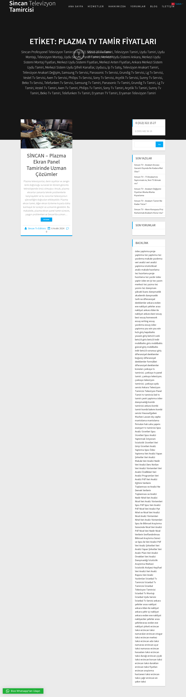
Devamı (46, 219)
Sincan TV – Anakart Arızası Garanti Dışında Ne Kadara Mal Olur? (148, 168)
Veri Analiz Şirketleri (145, 545)
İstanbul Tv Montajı (144, 593)
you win (148, 328)
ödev (143, 280)
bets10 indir (153, 339)
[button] (23, 691)
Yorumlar (138, 6)
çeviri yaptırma (149, 398)
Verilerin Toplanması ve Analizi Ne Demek (147, 486)
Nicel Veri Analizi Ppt (149, 508)
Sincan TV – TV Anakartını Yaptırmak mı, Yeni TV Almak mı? (147, 180)
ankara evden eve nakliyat (148, 615)
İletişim (168, 6)
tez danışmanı (149, 288)
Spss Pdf (139, 505)
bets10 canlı (154, 335)
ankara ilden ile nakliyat (147, 608)
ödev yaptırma (142, 251)
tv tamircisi (147, 394)
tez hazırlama (142, 273)
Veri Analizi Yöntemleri (146, 468)
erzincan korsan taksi (151, 659)
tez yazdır (150, 277)
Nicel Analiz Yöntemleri (146, 516)
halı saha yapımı (152, 424)
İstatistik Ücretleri (144, 442)
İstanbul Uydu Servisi (145, 597)
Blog (154, 6)
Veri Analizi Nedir (151, 460)
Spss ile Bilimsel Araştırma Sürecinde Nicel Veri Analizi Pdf (148, 527)
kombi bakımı (148, 409)
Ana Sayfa (75, 6)
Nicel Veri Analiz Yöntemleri (148, 501)
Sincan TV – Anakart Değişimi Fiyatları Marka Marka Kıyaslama (147, 192)
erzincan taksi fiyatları (146, 666)
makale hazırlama (150, 269)
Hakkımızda (117, 6)
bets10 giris (141, 339)
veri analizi (140, 262)
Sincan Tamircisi (32, 6)
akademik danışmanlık (146, 295)
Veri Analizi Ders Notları (147, 464)
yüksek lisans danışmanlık (148, 291)
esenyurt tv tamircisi (145, 427)
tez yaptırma (151, 254)
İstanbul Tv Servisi (144, 600)
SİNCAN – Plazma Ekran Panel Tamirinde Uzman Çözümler (46, 165)
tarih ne (139, 299)
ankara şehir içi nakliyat (147, 611)
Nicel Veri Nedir (147, 530)
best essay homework (146, 317)
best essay (156, 313)
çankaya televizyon (151, 376)
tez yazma (149, 284)
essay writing (141, 321)
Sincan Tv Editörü (37, 228)
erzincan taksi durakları (146, 663)
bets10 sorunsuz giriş (150, 350)
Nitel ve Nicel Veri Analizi (147, 512)
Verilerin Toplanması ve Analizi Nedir (146, 494)
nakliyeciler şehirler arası (147, 619)
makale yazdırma (153, 258)
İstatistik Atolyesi (144, 567)
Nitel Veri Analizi (149, 497)
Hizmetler (96, 6)
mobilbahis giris (143, 343)
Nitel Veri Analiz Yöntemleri (148, 519)
